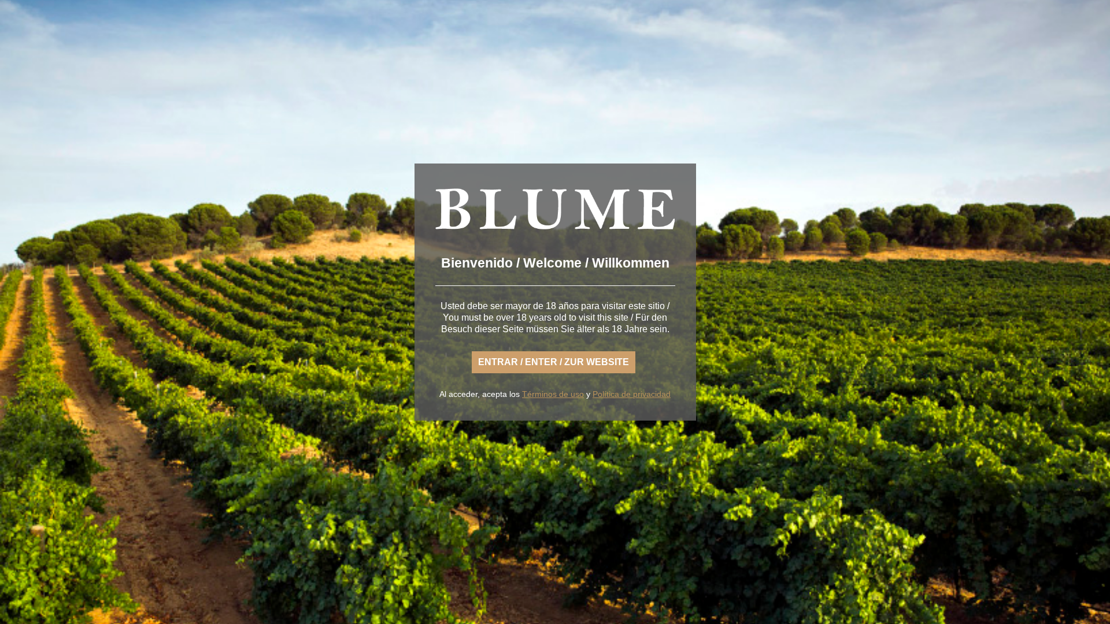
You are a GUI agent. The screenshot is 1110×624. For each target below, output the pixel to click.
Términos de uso (553, 394)
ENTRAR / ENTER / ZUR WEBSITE (553, 362)
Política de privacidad (632, 394)
